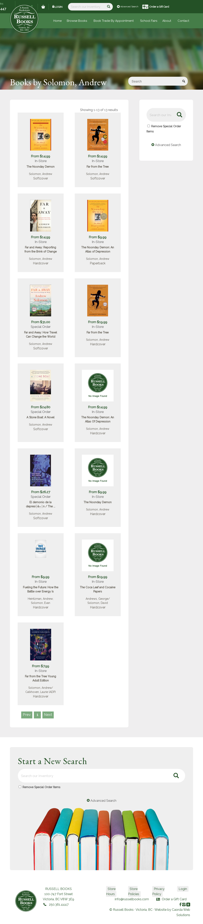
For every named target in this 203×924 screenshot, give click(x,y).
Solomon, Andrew (40, 174)
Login (58, 6)
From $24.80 (40, 407)
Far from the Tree (98, 166)
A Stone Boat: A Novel (41, 417)
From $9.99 (97, 237)
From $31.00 (40, 322)
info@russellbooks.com (132, 899)
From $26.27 (40, 492)
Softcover (40, 178)
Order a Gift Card (159, 6)
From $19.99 (97, 322)
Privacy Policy (158, 891)
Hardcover (40, 263)
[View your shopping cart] (43, 7)
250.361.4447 (59, 904)
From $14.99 (40, 156)
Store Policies (133, 891)
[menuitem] (149, 20)
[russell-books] (24, 19)
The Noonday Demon (41, 166)
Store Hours (111, 891)
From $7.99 (40, 666)
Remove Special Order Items (41, 787)
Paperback (97, 263)
